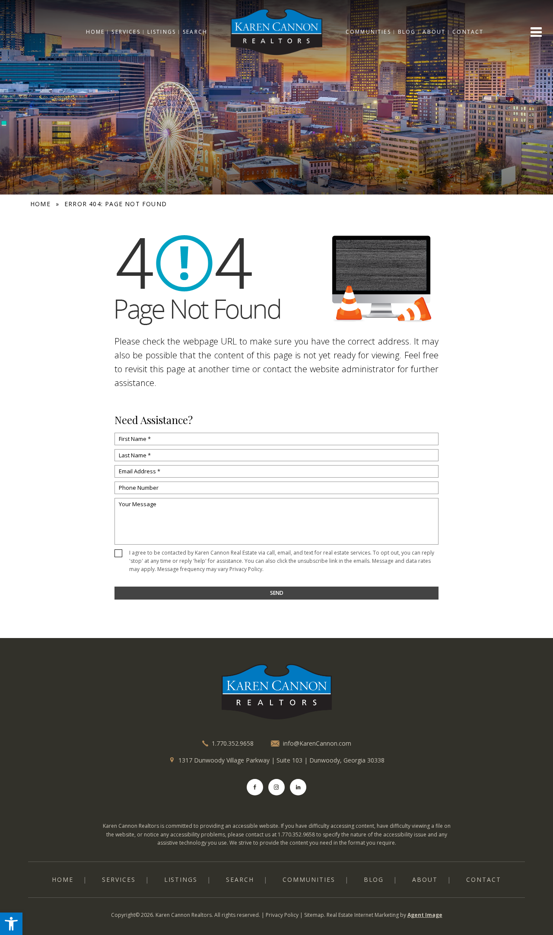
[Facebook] (255, 787)
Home (95, 31)
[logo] (276, 692)
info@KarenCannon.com (317, 743)
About (434, 31)
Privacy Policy (245, 569)
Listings (161, 31)
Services (125, 31)
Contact (467, 31)
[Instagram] (276, 787)
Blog (407, 31)
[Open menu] (536, 32)
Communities (368, 31)
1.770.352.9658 (233, 743)
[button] (11, 924)
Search (195, 31)
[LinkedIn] (298, 787)
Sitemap (314, 915)
